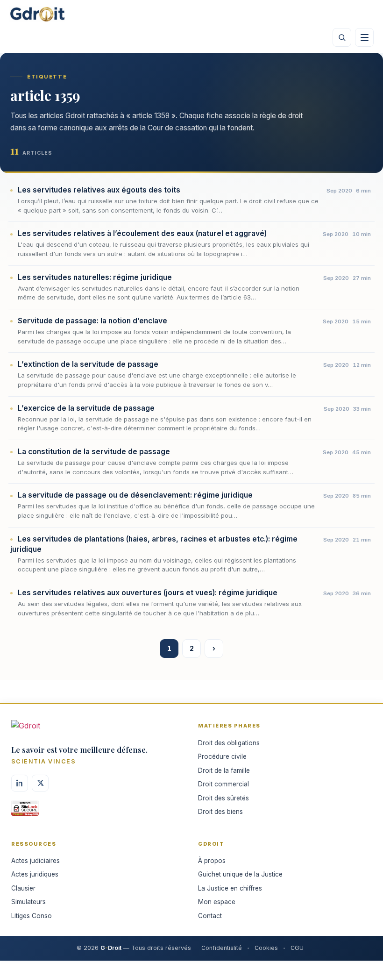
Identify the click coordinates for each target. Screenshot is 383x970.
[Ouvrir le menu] (364, 37)
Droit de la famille (224, 770)
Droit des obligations (229, 743)
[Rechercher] (342, 37)
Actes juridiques (34, 874)
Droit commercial (223, 784)
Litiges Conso (31, 916)
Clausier (23, 888)
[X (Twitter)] (40, 783)
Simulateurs (28, 902)
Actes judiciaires (35, 860)
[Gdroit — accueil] (37, 14)
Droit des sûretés (223, 798)
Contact (210, 916)
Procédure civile (222, 756)
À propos (212, 860)
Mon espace (216, 902)
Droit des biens (220, 811)
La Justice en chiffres (230, 888)
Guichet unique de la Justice (240, 874)
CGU (297, 947)
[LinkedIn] (19, 783)
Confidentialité (221, 947)
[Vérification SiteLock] (25, 811)
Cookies (266, 947)
